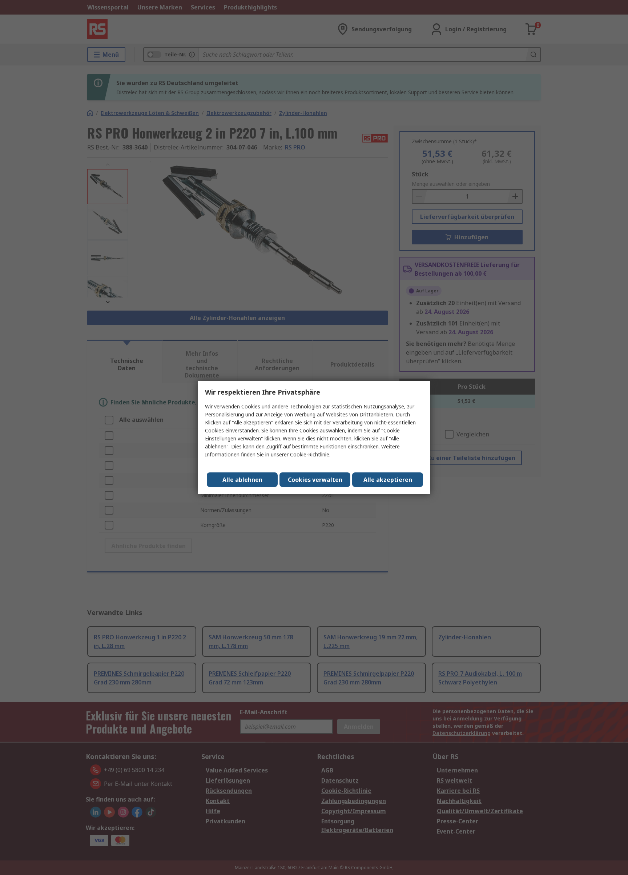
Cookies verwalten (315, 480)
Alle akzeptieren (387, 480)
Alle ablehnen (242, 480)
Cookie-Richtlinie (309, 454)
